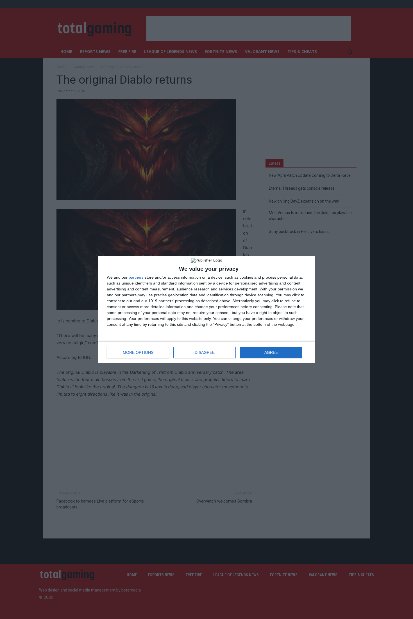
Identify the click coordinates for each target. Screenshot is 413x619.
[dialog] (206, 309)
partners (136, 277)
